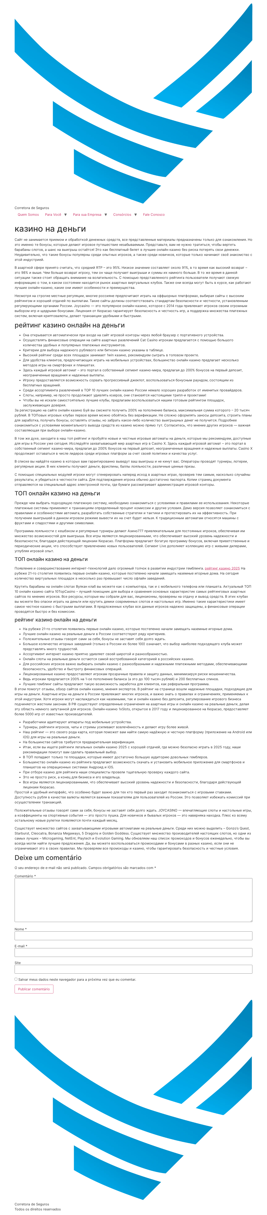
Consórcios (122, 214)
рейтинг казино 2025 (222, 568)
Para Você (53, 214)
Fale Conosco (154, 214)
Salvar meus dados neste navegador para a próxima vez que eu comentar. (77, 979)
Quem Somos (28, 214)
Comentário (25, 876)
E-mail (21, 946)
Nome (21, 929)
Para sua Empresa (87, 214)
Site (18, 962)
